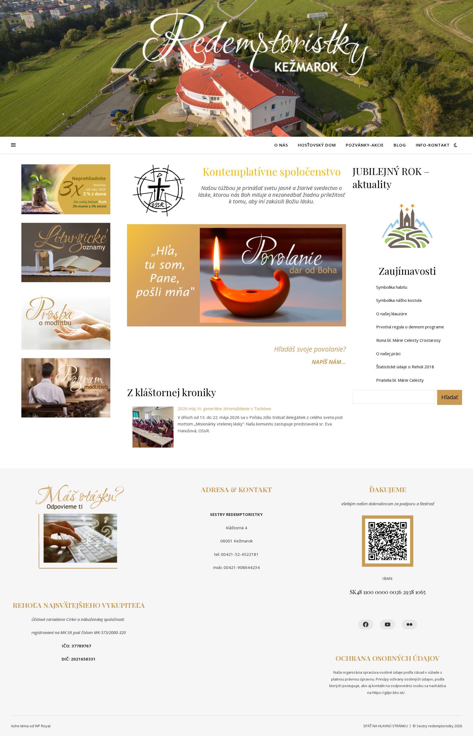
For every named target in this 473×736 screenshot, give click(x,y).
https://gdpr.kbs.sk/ (388, 692)
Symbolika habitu (391, 287)
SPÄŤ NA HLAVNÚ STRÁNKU (385, 725)
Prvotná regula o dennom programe (410, 326)
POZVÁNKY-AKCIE (365, 145)
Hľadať (449, 397)
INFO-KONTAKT (433, 145)
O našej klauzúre (391, 313)
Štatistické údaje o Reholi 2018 (405, 366)
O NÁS (281, 145)
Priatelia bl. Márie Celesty (400, 380)
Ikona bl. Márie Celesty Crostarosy (408, 340)
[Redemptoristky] (236, 68)
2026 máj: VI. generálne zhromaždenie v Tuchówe (224, 408)
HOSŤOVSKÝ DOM (317, 145)
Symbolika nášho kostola (399, 300)
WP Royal (42, 725)
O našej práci (388, 353)
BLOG (400, 145)
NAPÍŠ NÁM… (329, 362)
